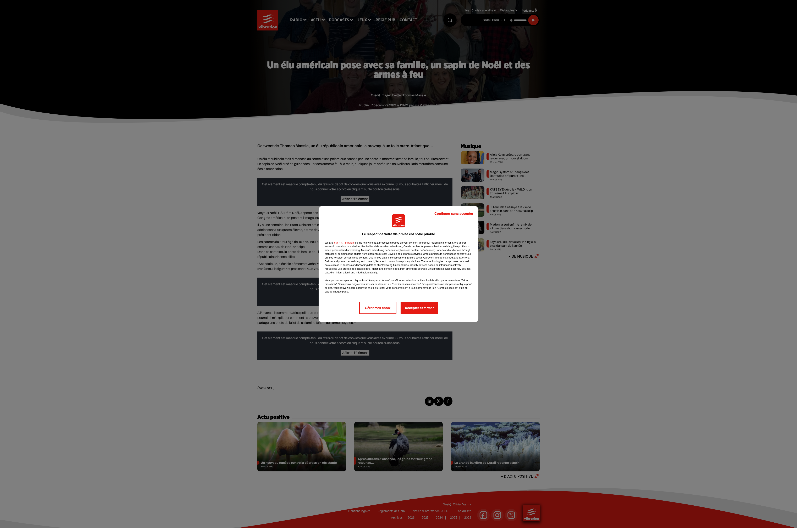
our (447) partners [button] (344, 242)
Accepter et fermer (419, 307)
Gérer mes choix (378, 307)
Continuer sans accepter (453, 213)
